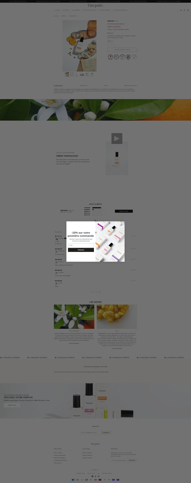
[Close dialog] (122, 223)
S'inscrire (81, 250)
